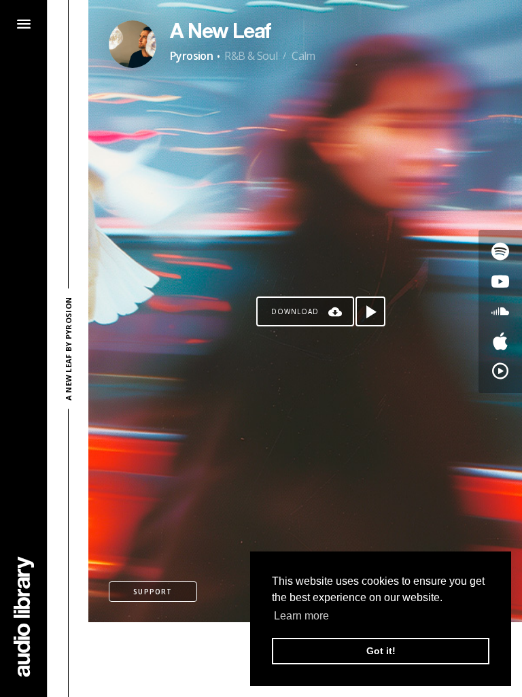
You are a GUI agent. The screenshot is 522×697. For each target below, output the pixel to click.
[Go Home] (24, 616)
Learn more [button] (301, 616)
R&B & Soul (250, 55)
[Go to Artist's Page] (132, 44)
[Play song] (370, 311)
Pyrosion (191, 55)
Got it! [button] (381, 650)
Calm (303, 55)
